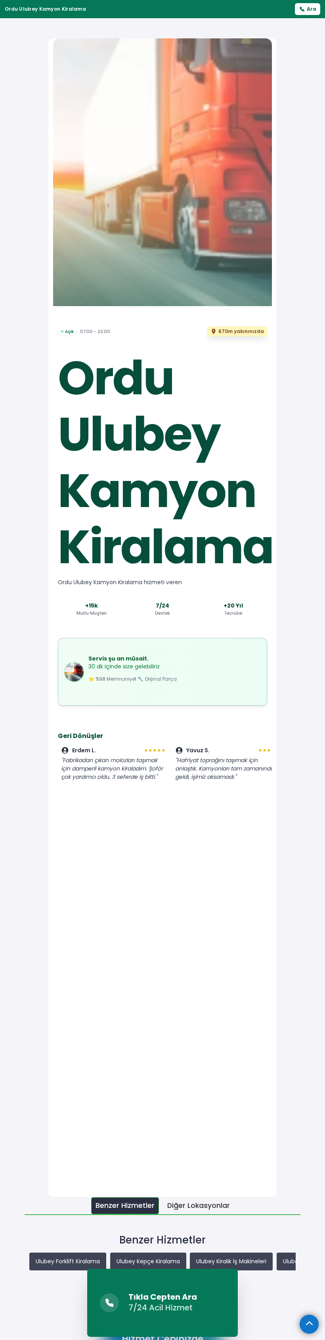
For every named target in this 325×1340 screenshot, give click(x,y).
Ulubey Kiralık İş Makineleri (231, 1261)
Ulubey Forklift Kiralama (68, 1261)
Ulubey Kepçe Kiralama (148, 1261)
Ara (311, 9)
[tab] (125, 1205)
